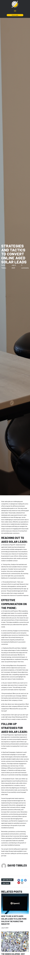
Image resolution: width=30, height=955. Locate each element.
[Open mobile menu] (15, 11)
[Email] (22, 882)
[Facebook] (19, 880)
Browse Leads (15, 15)
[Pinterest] (19, 882)
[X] (22, 880)
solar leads (6, 883)
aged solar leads (7, 879)
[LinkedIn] (25, 880)
